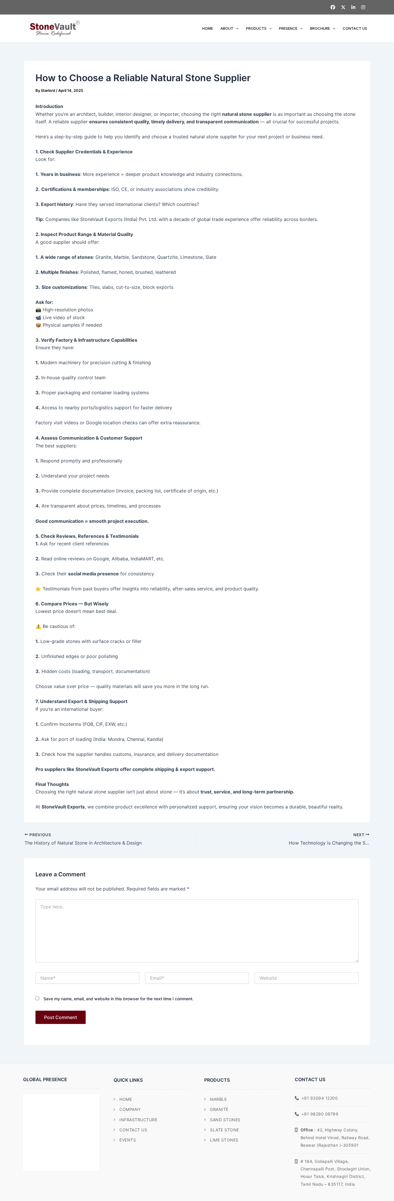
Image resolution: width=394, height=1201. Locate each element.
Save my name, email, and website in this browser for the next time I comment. (119, 998)
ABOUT (226, 28)
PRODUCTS (256, 28)
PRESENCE (288, 28)
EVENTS (127, 1139)
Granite (219, 1109)
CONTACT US (355, 28)
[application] (236, 28)
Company (130, 1109)
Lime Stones (224, 1139)
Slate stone (224, 1129)
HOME (207, 28)
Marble (218, 1099)
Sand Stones (225, 1119)
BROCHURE (320, 28)
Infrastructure (138, 1119)
